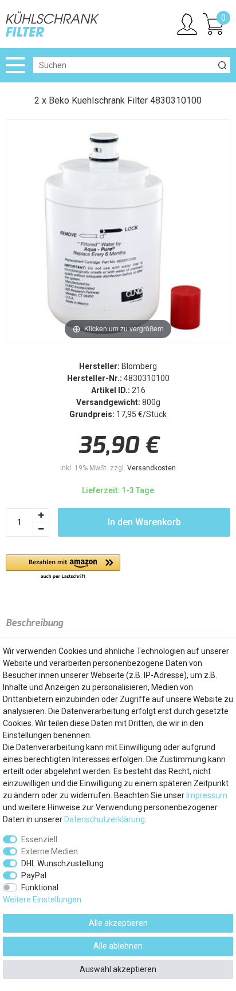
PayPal (33, 875)
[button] (63, 567)
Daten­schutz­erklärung (104, 819)
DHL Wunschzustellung (62, 863)
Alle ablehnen (118, 945)
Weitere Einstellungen (42, 899)
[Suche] (222, 65)
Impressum (206, 795)
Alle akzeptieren (118, 922)
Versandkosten (151, 468)
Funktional (39, 887)
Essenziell (39, 839)
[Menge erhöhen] (41, 515)
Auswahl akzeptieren (118, 969)
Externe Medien (49, 851)
